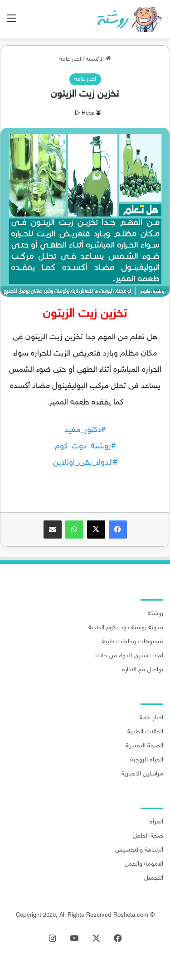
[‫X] (96, 529)
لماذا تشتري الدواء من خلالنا (128, 656)
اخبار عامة (70, 59)
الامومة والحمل (144, 864)
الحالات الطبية (145, 732)
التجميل (153, 878)
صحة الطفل (148, 836)
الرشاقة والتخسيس (139, 850)
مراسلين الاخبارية (142, 774)
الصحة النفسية (144, 746)
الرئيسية (96, 59)
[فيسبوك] (118, 529)
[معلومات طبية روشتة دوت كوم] (127, 19)
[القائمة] (11, 22)
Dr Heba (84, 113)
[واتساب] (74, 529)
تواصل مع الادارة (142, 670)
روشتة (155, 613)
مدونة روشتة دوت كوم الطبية (125, 627)
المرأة (156, 822)
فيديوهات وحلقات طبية (132, 641)
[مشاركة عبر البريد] (53, 529)
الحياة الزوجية (146, 760)
